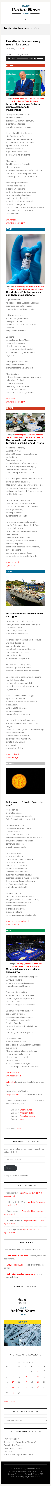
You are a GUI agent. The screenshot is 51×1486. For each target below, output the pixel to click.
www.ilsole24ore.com (15, 223)
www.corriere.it (12, 754)
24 (26, 1387)
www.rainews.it (12, 562)
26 (38, 1387)
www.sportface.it (13, 1076)
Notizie (18, 1129)
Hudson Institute (20, 98)
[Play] (9, 58)
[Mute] (35, 58)
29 (13, 1393)
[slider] (40, 58)
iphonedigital (20, 435)
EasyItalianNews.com (25, 9)
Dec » (12, 1402)
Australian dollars (27, 1116)
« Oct (6, 1402)
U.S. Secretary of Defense (24, 287)
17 (26, 1382)
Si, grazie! (10, 1168)
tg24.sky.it (10, 399)
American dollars (27, 1113)
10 (26, 1376)
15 (13, 1382)
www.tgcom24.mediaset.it (17, 921)
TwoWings (20, 964)
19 (38, 1382)
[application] (25, 58)
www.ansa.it (11, 220)
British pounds (26, 1110)
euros (22, 1119)
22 (13, 1387)
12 (38, 1376)
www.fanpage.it (13, 757)
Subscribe (10, 1082)
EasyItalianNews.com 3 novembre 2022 (23, 43)
